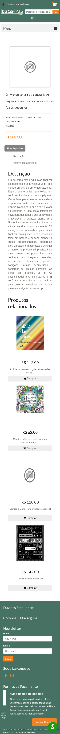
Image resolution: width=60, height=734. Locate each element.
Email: (6, 645)
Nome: (6, 633)
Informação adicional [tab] (25, 162)
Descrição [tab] (18, 156)
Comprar (31, 378)
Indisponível (16, 148)
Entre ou (10, 4)
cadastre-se (22, 4)
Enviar (8, 659)
